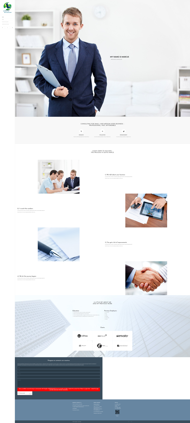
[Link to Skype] (12, 27)
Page (3, 19)
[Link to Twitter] (2, 27)
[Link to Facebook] (7, 27)
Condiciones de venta (5, 24)
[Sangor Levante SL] (7, 7)
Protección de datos (5, 21)
